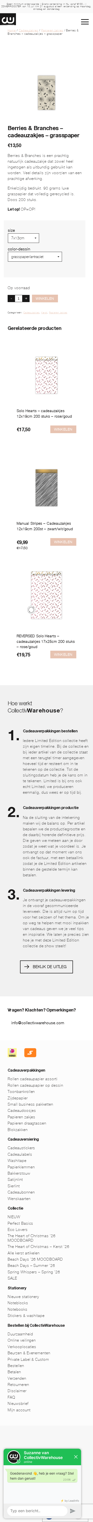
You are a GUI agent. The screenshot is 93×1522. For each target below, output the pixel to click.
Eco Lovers (18, 1229)
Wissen (14, 263)
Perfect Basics (20, 1223)
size (11, 230)
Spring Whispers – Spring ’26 (34, 1272)
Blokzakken (18, 1129)
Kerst (44, 312)
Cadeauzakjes (28, 30)
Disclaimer (17, 1391)
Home (12, 30)
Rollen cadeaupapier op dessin (35, 1085)
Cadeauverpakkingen (26, 1071)
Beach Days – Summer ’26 (31, 1265)
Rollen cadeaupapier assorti (32, 1079)
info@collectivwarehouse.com (37, 1023)
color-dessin (19, 249)
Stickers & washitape (26, 1315)
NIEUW (14, 1217)
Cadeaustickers (21, 1148)
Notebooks (17, 1309)
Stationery (17, 1289)
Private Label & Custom (28, 1359)
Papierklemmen (21, 1167)
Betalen (14, 1372)
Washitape (17, 1160)
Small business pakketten (30, 1104)
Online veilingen (22, 1340)
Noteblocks (18, 1303)
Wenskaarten (19, 1198)
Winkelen (45, 298)
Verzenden (17, 1378)
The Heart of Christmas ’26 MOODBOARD (32, 1238)
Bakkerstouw (19, 1173)
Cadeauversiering (23, 1140)
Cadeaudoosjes (22, 1110)
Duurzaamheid (20, 1334)
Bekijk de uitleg (50, 967)
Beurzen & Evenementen (29, 1353)
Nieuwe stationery (23, 1296)
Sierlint (14, 1186)
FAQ (11, 1397)
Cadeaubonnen (21, 1192)
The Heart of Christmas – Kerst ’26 (38, 1246)
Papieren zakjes (52, 30)
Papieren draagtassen (27, 1123)
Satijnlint (15, 1179)
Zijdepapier (18, 1098)
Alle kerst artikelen (24, 1253)
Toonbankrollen (21, 1091)
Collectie (15, 1209)
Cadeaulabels (20, 1154)
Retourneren (18, 1384)
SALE (12, 1278)
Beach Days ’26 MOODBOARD (35, 1259)
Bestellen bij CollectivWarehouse (36, 1326)
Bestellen (16, 1365)
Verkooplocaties (22, 1346)
